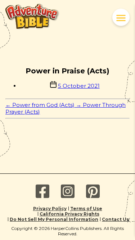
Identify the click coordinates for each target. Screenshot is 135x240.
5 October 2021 (79, 85)
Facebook (42, 191)
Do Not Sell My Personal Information (54, 219)
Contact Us (115, 219)
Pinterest (93, 191)
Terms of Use (86, 208)
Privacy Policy (50, 208)
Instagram (67, 191)
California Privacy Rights (69, 214)
